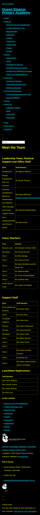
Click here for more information (25, 511)
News (6, 123)
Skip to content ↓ (8, 4)
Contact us (8, 129)
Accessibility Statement (18, 447)
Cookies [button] (12, 450)
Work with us (9, 126)
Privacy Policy (21, 450)
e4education (23, 456)
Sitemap (5, 447)
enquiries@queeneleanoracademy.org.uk (19, 480)
